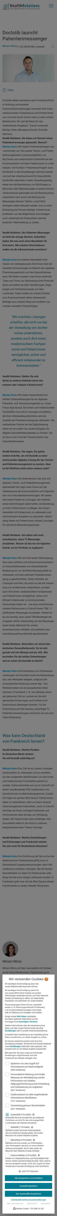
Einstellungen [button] (10, 1031)
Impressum (45, 1203)
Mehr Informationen (15, 1203)
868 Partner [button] (21, 1016)
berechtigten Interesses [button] (28, 1022)
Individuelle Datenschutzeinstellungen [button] (28, 1200)
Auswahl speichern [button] (28, 1186)
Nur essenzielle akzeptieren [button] (28, 1194)
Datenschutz (32, 1203)
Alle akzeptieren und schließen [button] (28, 1178)
